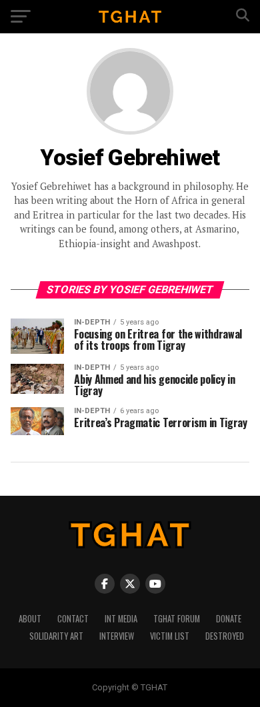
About (30, 618)
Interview (116, 636)
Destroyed (224, 636)
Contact (73, 618)
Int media (121, 618)
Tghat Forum (176, 618)
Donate (228, 618)
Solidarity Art (56, 636)
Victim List (169, 636)
